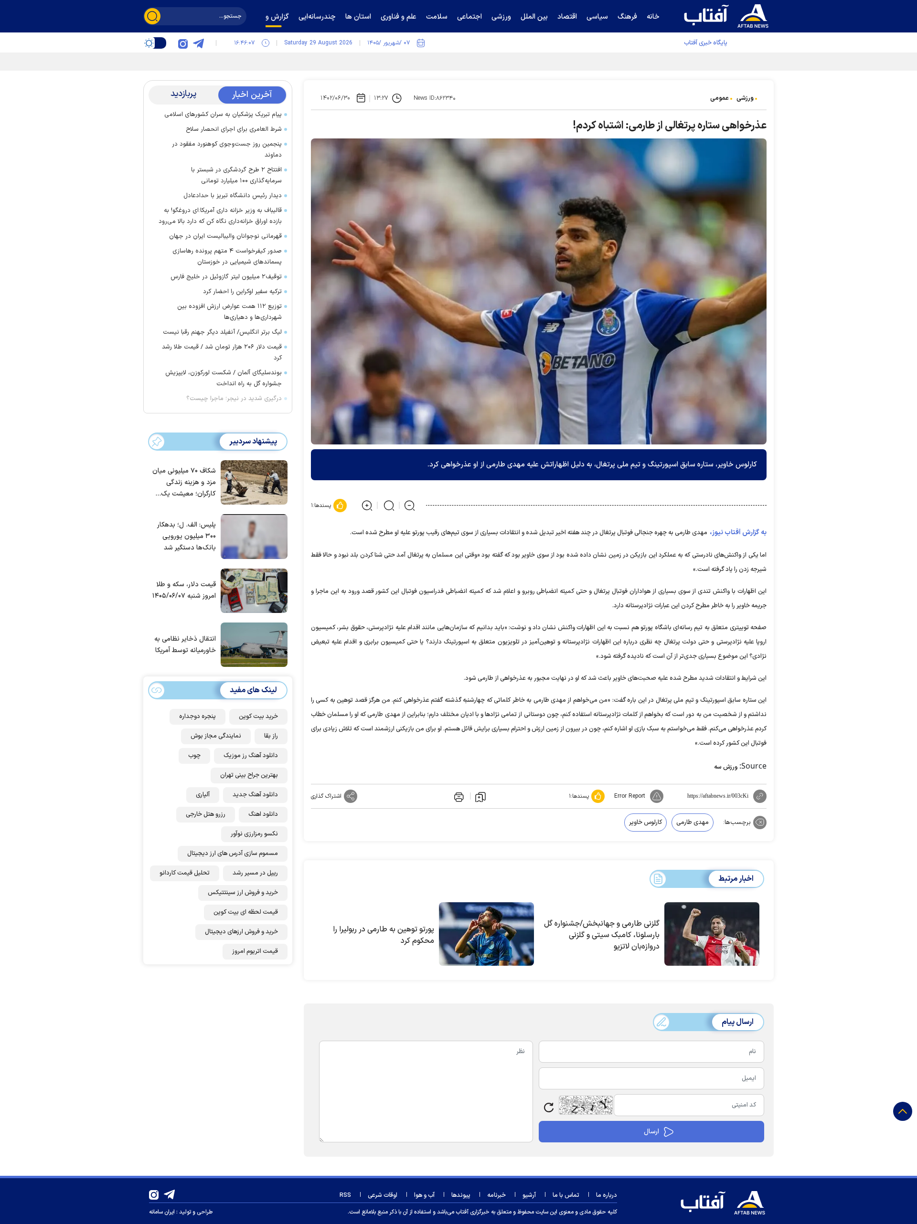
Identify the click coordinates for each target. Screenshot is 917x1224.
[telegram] (198, 43)
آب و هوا (424, 1195)
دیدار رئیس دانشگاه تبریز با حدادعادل (232, 195)
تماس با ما (566, 1195)
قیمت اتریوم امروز (255, 951)
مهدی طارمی (692, 822)
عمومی (719, 98)
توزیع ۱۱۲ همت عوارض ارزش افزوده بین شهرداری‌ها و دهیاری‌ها (229, 312)
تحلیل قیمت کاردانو (185, 873)
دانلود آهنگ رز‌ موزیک (251, 755)
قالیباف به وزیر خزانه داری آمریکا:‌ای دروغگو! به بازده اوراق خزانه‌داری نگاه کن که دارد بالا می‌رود (220, 216)
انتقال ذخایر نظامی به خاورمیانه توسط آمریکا (185, 644)
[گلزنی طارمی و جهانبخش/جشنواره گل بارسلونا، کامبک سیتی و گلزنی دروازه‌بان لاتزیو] (711, 934)
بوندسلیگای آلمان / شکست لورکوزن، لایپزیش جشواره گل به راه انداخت (223, 378)
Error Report (629, 796)
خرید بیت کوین (258, 716)
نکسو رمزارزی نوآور (254, 834)
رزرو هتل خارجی (205, 814)
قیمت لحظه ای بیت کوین (245, 912)
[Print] (458, 796)
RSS (345, 1195)
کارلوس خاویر (645, 822)
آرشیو (529, 1195)
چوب (194, 755)
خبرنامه (496, 1195)
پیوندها (460, 1195)
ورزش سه (725, 767)
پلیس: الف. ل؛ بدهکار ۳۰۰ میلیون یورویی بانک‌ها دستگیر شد (186, 536)
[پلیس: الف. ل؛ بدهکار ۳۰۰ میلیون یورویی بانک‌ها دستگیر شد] (252, 535)
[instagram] (183, 43)
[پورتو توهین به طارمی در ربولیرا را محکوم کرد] (486, 934)
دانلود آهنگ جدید (255, 795)
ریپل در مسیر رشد (255, 873)
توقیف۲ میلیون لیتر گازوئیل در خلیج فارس (226, 277)
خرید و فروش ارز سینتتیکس (243, 892)
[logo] (728, 15)
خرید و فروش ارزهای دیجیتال (241, 932)
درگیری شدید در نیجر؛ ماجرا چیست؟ (234, 398)
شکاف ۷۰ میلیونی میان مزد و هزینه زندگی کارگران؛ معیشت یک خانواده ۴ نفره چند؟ (184, 483)
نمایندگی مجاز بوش (216, 736)
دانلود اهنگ (263, 814)
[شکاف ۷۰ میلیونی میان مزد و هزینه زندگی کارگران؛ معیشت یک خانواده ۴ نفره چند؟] (252, 481)
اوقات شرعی (382, 1195)
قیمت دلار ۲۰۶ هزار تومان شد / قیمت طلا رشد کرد (222, 352)
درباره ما (606, 1195)
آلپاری (203, 795)
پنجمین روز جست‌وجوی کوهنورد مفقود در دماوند (227, 149)
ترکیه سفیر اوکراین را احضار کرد (242, 291)
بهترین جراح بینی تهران (249, 775)
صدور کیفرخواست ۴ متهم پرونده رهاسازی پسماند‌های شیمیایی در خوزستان (227, 256)
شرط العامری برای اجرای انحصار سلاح (234, 129)
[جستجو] (152, 16)
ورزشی (745, 98)
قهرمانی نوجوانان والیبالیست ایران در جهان (225, 236)
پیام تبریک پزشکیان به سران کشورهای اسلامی (223, 114)
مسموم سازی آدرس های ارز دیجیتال (232, 853)
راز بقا (271, 736)
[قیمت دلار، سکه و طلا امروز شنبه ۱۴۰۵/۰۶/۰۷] (252, 590)
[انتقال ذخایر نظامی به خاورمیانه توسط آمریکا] (252, 644)
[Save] (480, 796)
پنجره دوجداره (197, 716)
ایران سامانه (162, 1212)
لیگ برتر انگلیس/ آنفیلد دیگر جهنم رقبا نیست (222, 332)
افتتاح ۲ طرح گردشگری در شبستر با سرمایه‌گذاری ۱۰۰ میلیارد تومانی (236, 175)
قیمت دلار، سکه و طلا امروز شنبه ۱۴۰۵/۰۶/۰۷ (184, 590)
